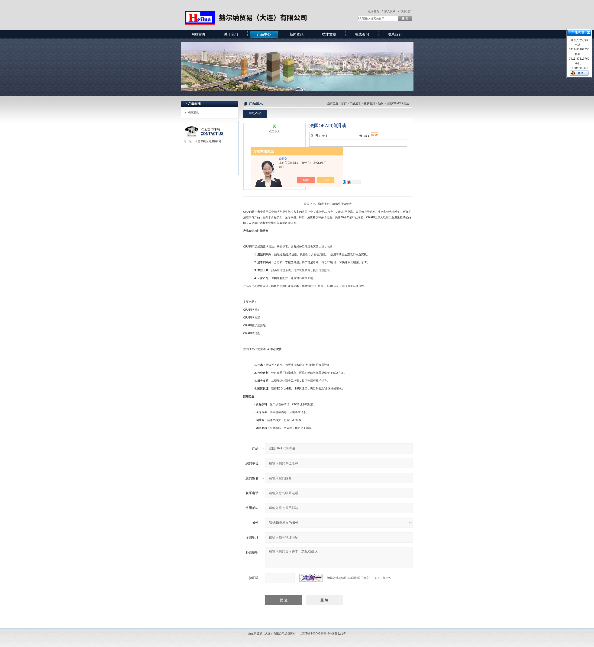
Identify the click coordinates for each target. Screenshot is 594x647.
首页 (344, 103)
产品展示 (355, 103)
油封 (381, 103)
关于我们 (231, 34)
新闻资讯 (296, 34)
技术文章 (329, 34)
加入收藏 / (391, 11)
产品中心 (264, 34)
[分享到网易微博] (348, 182)
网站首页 (198, 34)
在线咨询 (362, 34)
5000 (374, 134)
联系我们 (406, 11)
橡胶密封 (193, 112)
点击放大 (274, 131)
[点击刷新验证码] (311, 578)
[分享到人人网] (343, 182)
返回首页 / (375, 11)
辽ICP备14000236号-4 (314, 633)
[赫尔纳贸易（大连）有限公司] (248, 10)
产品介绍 (255, 114)
